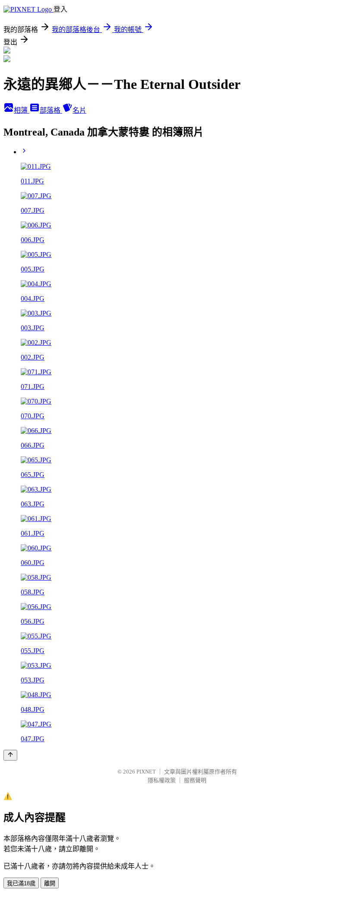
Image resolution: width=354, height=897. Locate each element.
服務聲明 (195, 780)
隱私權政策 (162, 780)
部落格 (51, 110)
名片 (79, 110)
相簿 (21, 110)
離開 (49, 883)
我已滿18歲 (21, 883)
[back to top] (10, 755)
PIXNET (146, 771)
